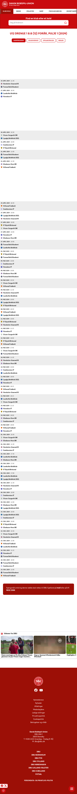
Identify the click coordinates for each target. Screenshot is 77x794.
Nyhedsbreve (38, 700)
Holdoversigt (33, 40)
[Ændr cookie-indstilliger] (3, 790)
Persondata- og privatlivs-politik (38, 780)
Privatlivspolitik (38, 716)
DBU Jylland (38, 761)
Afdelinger (38, 706)
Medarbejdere (38, 709)
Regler (60, 40)
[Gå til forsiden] (17, 4)
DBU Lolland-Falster (38, 768)
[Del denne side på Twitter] (5, 786)
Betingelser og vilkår (38, 722)
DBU (38, 752)
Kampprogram (19, 40)
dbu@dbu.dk (40, 741)
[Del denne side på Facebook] (2, 786)
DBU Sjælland (38, 771)
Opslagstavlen (48, 40)
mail (59, 588)
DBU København (38, 765)
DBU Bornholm (38, 755)
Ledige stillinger (38, 713)
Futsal (38, 774)
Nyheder (38, 703)
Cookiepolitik (38, 719)
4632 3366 (10, 590)
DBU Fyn (38, 758)
